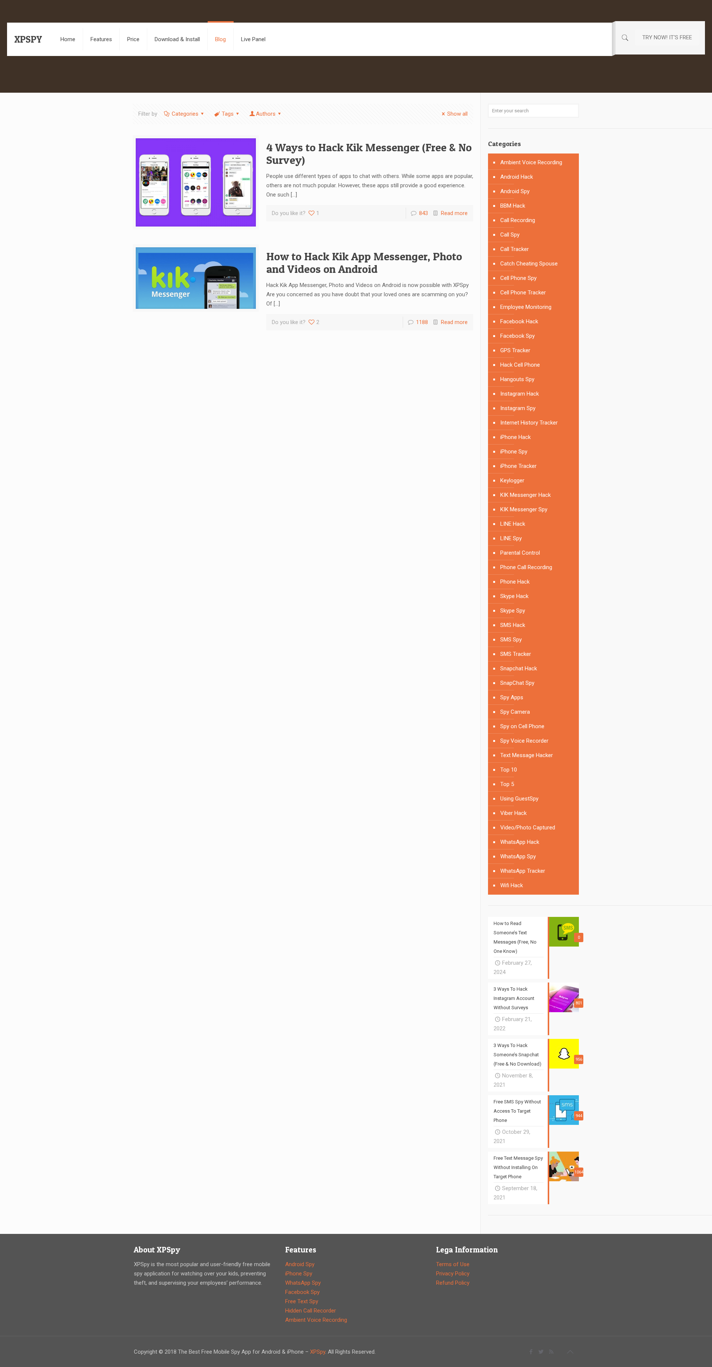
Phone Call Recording (526, 567)
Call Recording (517, 220)
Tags (228, 113)
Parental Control (520, 552)
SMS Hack (512, 625)
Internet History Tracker (529, 422)
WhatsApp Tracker (522, 871)
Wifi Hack (511, 885)
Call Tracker (514, 249)
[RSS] (551, 1351)
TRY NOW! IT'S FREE (667, 37)
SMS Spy (511, 639)
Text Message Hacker (526, 755)
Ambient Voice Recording (531, 162)
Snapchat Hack (518, 668)
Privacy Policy (452, 1273)
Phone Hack (515, 581)
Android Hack (516, 177)
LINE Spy (511, 538)
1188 (422, 322)
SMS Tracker (515, 654)
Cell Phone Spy (518, 278)
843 (423, 213)
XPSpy (317, 1351)
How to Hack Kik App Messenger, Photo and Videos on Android (364, 262)
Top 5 (507, 784)
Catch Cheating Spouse (529, 263)
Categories (185, 113)
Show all (457, 113)
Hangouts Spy (517, 379)
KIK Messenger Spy (523, 509)
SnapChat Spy (517, 683)
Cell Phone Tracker (523, 292)
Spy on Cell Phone (522, 726)
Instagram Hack (519, 393)
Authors (266, 113)
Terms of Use (452, 1264)
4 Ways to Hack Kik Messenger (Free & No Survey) (369, 153)
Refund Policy (452, 1283)
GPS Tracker (515, 350)
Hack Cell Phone (520, 364)
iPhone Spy (513, 451)
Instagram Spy (517, 408)
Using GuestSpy (519, 798)
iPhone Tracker (518, 466)
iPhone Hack (515, 437)
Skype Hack (514, 596)
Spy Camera (515, 712)
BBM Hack (512, 205)
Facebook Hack (519, 321)
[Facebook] (531, 1351)
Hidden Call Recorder (310, 1310)
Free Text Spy (301, 1301)
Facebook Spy (517, 336)
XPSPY (28, 39)
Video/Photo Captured (527, 827)
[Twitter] (541, 1351)
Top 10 (508, 769)
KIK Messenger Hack (525, 495)
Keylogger (512, 480)
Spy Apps (511, 697)
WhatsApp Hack (519, 842)
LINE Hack (512, 524)
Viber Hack (513, 813)
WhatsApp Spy (518, 856)
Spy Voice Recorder (524, 740)
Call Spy (510, 234)
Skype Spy (512, 610)
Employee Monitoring (525, 307)
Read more (454, 213)
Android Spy (515, 191)
